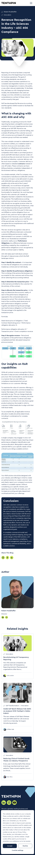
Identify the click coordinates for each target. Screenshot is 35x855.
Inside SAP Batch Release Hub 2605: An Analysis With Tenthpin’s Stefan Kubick (17, 711)
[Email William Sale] (6, 617)
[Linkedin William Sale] (2, 617)
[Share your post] (3, 557)
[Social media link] (3, 802)
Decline (25, 846)
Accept (9, 846)
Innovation (7, 15)
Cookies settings (17, 850)
